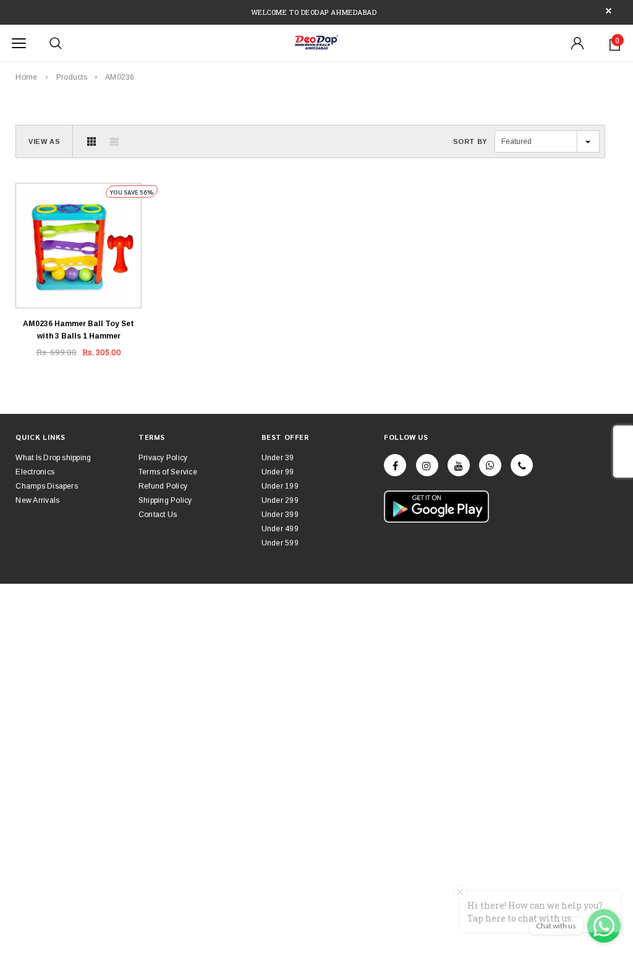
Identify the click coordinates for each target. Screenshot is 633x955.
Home (26, 77)
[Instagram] (427, 465)
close (608, 11)
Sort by (470, 141)
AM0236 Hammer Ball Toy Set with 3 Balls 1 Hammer (78, 329)
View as (44, 141)
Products (71, 77)
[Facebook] (395, 465)
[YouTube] (459, 465)
